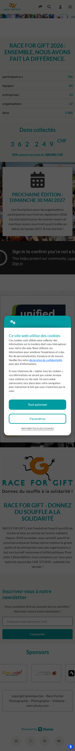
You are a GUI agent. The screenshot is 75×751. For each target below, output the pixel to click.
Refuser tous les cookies (37, 428)
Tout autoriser (37, 404)
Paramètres (38, 419)
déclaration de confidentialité (45, 360)
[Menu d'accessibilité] (70, 746)
